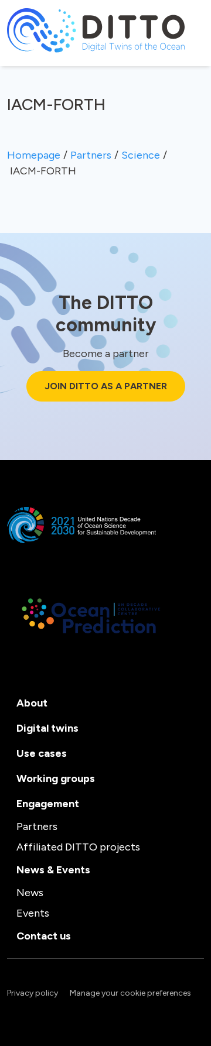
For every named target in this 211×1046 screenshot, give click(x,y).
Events (32, 913)
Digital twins (47, 728)
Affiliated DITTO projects (78, 847)
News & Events (53, 869)
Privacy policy (32, 993)
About (31, 703)
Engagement (47, 803)
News (29, 892)
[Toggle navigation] (14, 58)
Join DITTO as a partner (106, 386)
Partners (36, 826)
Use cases (41, 753)
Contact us (43, 936)
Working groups (55, 778)
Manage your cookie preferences (130, 993)
